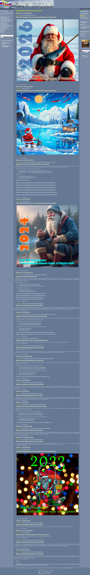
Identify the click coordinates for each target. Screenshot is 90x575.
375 (40, 565)
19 (33, 564)
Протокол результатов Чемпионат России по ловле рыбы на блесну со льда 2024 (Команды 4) (35, 189)
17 (31, 564)
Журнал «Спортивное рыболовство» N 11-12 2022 (30, 542)
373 (37, 565)
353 (68, 564)
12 (25, 564)
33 (50, 564)
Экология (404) (3, 27)
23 (38, 564)
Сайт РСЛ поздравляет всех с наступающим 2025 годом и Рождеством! (36, 90)
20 (34, 564)
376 (42, 565)
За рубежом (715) (3, 23)
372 (35, 565)
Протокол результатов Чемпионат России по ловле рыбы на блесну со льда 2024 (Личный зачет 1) (36, 192)
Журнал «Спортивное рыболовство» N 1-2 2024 (29, 305)
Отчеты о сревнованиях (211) (6, 21)
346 (56, 564)
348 (60, 564)
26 (41, 564)
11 (23, 564)
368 (28, 565)
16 (29, 564)
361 (17, 565)
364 (22, 565)
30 (46, 564)
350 (63, 564)
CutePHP (52, 570)
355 (71, 564)
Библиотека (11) (3, 30)
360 (15, 565)
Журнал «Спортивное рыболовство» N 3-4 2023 (29, 441)
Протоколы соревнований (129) (6, 20)
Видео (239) (2, 32)
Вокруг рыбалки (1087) (4, 22)
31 (47, 564)
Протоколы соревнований (41, 162)
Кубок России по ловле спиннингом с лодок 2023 (30, 360)
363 (20, 565)
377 (44, 565)
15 (28, 564)
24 (39, 564)
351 (65, 564)
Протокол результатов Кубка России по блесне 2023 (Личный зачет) (29, 297)
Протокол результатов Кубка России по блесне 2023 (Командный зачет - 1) (31, 295)
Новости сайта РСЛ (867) (4, 24)
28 (44, 564)
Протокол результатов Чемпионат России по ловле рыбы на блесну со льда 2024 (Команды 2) (35, 185)
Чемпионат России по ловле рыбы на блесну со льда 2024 (32, 164)
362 (18, 565)
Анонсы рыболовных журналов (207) (7, 25)
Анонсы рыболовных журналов (37, 303)
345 (55, 564)
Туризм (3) (2, 31)
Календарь (26, 7)
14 (27, 564)
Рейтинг (30, 7)
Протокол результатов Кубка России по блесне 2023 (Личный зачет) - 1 (30, 299)
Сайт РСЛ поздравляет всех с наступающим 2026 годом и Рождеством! (36, 17)
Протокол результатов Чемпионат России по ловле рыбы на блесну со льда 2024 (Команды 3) (35, 187)
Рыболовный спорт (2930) (4, 17)
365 (23, 565)
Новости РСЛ (33, 15)
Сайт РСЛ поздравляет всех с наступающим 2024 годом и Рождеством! (36, 203)
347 (58, 564)
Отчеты (34, 7)
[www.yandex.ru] (81, 51)
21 (35, 564)
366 (25, 565)
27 (42, 564)
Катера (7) (2, 29)
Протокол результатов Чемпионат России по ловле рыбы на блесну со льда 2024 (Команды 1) (35, 182)
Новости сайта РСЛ (26, 15)
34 (51, 564)
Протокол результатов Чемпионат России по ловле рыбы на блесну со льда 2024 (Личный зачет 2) (36, 194)
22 (36, 564)
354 (70, 564)
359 (78, 564)
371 (34, 565)
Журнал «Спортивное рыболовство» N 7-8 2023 (29, 395)
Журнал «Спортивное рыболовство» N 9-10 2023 (29, 384)
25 (40, 564)
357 (75, 564)
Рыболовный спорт (26, 162)
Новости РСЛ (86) (4, 18)
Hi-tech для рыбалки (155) (4, 28)
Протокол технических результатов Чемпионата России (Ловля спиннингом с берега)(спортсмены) (36, 334)
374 (39, 565)
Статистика (38, 7)
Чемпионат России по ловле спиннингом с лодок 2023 (31, 406)
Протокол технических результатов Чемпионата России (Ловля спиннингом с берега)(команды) (35, 332)
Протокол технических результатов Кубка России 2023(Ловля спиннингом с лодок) (32, 376)
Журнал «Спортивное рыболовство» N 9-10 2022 (29, 553)
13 (26, 564)
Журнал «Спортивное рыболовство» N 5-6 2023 (29, 430)
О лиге (17, 7)
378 (45, 565)
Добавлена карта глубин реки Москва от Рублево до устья (32, 534)
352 (66, 564)
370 (32, 565)
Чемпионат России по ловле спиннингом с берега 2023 (31, 316)
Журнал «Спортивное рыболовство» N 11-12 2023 (30, 347)
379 (47, 565)
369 (30, 565)
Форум (46, 7)
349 (61, 564)
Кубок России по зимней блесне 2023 (26, 276)
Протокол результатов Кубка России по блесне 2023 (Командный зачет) (30, 293)
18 (32, 564)
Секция (43, 7)
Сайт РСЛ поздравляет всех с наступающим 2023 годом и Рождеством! (36, 451)
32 (48, 564)
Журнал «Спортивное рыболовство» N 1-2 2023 (29, 524)
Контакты (51, 7)
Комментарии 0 (24, 84)
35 (52, 564)
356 (73, 564)
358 (76, 564)
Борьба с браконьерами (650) (5, 26)
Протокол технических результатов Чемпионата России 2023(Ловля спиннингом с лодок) (34, 422)
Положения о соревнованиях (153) (6, 19)
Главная (13, 7)
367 (27, 565)
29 (45, 564)
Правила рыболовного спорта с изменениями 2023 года (32, 340)
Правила (21, 7)
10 (22, 564)
